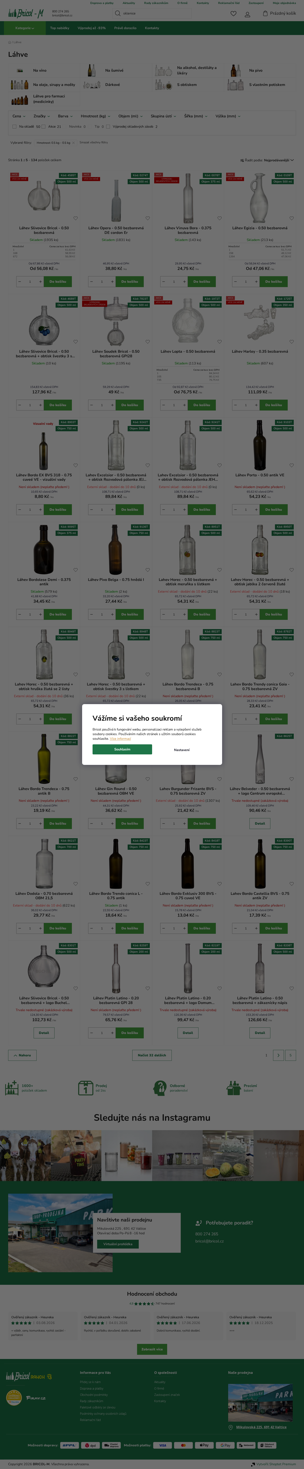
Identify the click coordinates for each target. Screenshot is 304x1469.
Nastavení (182, 750)
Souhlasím (122, 749)
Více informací (120, 738)
